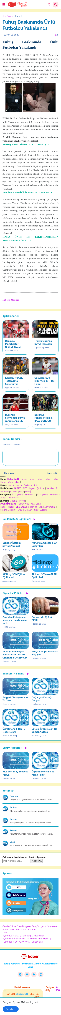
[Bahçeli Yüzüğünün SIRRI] (45, 606)
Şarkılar (41, 488)
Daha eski (52, 473)
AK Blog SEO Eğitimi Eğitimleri (14, 576)
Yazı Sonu (36, 503)
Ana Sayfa (8, 16)
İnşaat (32, 488)
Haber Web (23, 503)
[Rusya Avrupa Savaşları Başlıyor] (45, 640)
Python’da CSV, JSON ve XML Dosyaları (23, 942)
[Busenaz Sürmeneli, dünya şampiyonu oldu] (16, 402)
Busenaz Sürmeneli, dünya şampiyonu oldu (15, 417)
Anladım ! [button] (10, 1009)
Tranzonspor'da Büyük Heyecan (43, 343)
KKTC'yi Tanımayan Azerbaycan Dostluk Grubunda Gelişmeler (15, 654)
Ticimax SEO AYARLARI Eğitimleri (44, 576)
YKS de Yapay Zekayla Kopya (15, 773)
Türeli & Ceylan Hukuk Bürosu (32, 510)
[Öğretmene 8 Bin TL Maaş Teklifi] (16, 717)
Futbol (18, 16)
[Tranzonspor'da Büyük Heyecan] (45, 329)
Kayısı (4, 497)
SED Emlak (21, 507)
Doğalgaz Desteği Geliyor (42, 699)
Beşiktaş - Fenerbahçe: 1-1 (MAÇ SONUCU (43, 417)
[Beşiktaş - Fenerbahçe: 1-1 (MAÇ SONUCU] (45, 402)
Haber (24, 479)
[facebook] (20, 974)
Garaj (28, 491)
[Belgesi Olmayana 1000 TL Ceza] (16, 686)
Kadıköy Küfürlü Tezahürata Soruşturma (14, 381)
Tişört (5, 932)
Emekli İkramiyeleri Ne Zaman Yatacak (44, 730)
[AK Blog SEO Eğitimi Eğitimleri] (16, 563)
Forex (22, 501)
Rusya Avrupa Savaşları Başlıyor (45, 653)
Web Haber (14, 482)
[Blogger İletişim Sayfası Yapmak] (16, 531)
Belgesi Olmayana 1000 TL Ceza (16, 699)
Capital (13, 501)
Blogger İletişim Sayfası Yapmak (12, 544)
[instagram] (40, 974)
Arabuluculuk (30, 485)
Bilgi (21, 491)
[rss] (34, 974)
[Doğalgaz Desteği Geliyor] (45, 686)
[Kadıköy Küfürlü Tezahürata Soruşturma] (16, 365)
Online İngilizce (8, 503)
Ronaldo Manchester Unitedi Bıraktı (13, 344)
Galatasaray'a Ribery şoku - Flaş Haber (44, 381)
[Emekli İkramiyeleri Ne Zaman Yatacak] (45, 717)
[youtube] (27, 974)
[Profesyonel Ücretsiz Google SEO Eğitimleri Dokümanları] (30, 914)
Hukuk (11, 485)
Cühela (14, 491)
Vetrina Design (7, 510)
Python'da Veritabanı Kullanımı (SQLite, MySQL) (27, 938)
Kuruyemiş (17, 494)
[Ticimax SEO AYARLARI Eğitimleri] (45, 563)
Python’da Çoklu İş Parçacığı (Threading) (23, 935)
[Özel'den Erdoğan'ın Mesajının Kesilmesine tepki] (16, 606)
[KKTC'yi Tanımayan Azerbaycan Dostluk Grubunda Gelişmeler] (16, 640)
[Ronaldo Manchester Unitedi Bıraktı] (16, 329)
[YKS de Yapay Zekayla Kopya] (16, 760)
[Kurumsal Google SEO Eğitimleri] (45, 531)
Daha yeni (9, 473)
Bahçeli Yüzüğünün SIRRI (42, 619)
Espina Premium (47, 507)
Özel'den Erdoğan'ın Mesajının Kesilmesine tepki (15, 620)
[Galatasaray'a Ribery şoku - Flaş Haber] (45, 365)
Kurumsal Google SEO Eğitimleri (44, 544)
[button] (4, 4)
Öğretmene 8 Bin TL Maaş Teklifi (14, 730)
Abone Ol (37, 861)
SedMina (32, 507)
